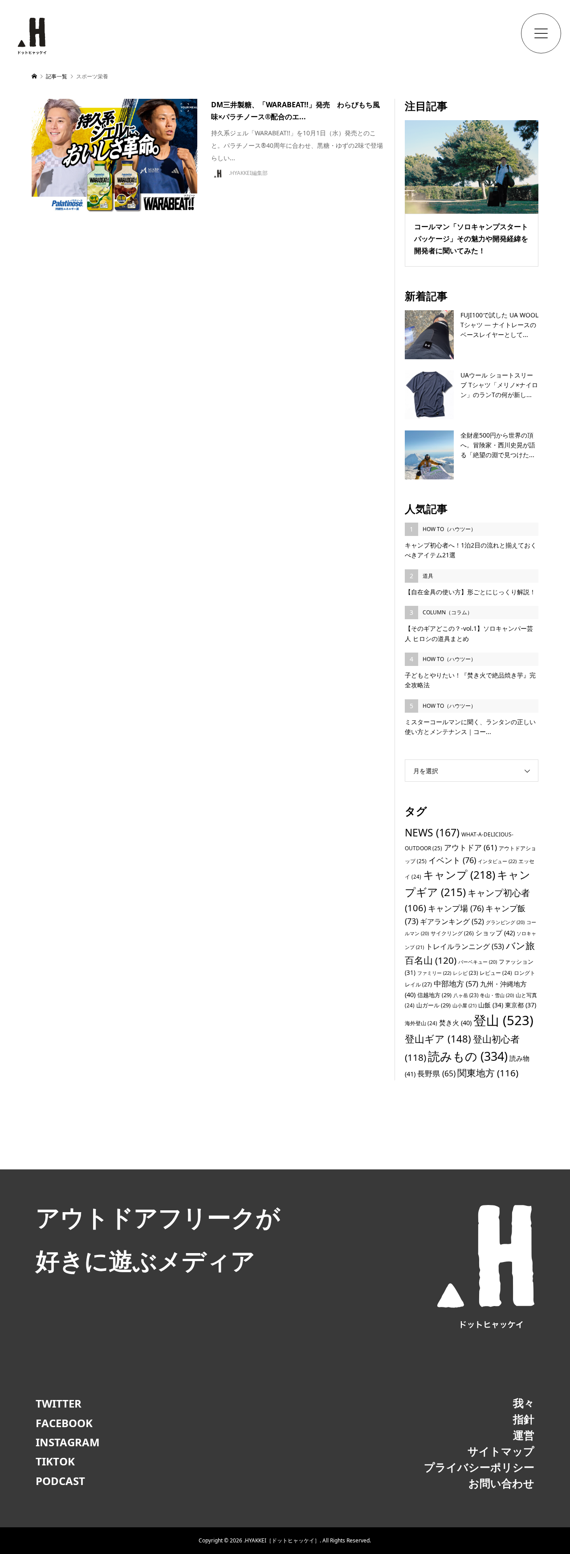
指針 (523, 1419)
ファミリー (434, 973)
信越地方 (434, 995)
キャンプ (459, 874)
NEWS (432, 833)
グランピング (505, 922)
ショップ (495, 932)
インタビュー (497, 861)
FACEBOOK (64, 1423)
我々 (523, 1403)
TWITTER (58, 1403)
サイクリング (452, 933)
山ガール (433, 1005)
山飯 (490, 1005)
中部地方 (456, 983)
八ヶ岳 (465, 995)
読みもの (468, 1056)
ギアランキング (452, 921)
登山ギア (438, 1038)
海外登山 (421, 1023)
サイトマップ (501, 1451)
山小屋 (464, 1005)
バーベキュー (477, 962)
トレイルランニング (465, 946)
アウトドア (470, 847)
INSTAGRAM (68, 1442)
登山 (503, 1020)
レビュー (496, 972)
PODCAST (60, 1480)
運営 (523, 1435)
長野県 (436, 1073)
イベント (452, 859)
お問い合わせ (501, 1483)
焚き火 (455, 1022)
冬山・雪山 (497, 995)
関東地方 (487, 1073)
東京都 (520, 1005)
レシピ (465, 973)
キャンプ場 (456, 907)
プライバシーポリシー (479, 1467)
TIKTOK (55, 1461)
